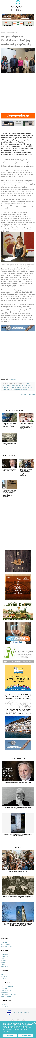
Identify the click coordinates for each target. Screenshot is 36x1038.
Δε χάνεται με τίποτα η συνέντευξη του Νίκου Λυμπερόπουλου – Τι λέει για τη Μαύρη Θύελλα (26, 426)
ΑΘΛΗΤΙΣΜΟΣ (4, 992)
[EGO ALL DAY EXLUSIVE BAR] (18, 17)
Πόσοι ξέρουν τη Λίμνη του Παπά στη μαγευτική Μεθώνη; (9, 425)
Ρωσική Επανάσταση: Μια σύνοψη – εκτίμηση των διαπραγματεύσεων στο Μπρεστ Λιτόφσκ (18, 897)
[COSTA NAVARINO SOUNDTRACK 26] (18, 588)
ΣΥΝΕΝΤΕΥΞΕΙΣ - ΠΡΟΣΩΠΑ (8, 994)
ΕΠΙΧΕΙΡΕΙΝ (4, 976)
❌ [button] (34, 1023)
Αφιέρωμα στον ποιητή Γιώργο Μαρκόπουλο (9, 469)
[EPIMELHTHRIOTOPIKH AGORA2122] (18, 328)
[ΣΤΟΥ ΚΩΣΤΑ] (18, 612)
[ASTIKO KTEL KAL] (18, 678)
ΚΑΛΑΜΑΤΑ (4, 942)
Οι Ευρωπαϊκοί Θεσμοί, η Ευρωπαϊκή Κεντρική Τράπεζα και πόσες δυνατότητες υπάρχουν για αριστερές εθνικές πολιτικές (18, 924)
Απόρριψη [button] (10, 1035)
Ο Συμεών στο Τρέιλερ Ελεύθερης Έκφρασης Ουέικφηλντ (18, 808)
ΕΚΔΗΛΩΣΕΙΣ (4, 988)
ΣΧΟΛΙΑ (3, 964)
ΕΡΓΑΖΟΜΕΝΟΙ (5, 954)
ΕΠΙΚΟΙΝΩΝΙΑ (4, 1006)
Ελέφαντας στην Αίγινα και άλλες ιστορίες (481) (9, 445)
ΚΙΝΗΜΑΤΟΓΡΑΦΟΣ (6, 990)
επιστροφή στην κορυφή (27, 394)
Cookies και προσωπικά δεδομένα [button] (16, 1029)
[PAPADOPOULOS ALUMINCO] (18, 124)
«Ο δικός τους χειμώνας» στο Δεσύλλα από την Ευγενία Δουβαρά (18, 835)
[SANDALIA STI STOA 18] (18, 562)
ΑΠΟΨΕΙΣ (3, 962)
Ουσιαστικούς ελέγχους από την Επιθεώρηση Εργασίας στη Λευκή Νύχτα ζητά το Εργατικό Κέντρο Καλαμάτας (9, 493)
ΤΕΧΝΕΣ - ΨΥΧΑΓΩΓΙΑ (7, 986)
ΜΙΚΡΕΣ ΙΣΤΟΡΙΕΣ (6, 996)
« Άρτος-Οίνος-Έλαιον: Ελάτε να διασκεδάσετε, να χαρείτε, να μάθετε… (17, 385)
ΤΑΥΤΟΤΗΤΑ (4, 1004)
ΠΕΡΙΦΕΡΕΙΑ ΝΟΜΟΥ (6, 946)
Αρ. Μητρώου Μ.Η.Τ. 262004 (20, 1012)
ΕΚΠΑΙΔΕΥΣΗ (4, 956)
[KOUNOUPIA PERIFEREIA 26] (18, 633)
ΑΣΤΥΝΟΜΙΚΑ (4, 960)
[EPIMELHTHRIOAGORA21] (18, 745)
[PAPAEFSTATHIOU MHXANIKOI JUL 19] (18, 728)
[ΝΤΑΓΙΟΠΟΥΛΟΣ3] (18, 116)
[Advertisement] (18, 93)
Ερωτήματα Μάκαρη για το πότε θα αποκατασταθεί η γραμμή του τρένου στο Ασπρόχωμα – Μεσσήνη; (26, 472)
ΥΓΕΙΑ (2, 958)
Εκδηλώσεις (13, 379)
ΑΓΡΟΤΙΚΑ (4, 974)
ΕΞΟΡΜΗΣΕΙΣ (4, 966)
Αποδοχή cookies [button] (25, 1035)
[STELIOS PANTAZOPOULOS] (18, 704)
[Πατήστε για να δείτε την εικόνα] (18, 60)
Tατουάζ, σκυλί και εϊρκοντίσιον (18, 871)
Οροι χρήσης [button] (6, 1031)
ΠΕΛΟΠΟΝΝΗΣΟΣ (5, 944)
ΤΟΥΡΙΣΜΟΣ (4, 978)
